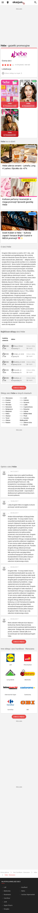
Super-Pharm (8, 905)
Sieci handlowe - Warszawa (21, 872)
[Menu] (3, 2)
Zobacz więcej (19, 388)
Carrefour (7, 898)
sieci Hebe (13, 332)
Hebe (35, 872)
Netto (23, 891)
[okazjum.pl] (19, 3)
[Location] (8, 2)
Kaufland (24, 887)
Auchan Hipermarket (28, 894)
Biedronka (7, 891)
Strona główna (4, 872)
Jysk (5, 902)
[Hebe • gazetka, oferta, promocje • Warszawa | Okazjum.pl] (19, 54)
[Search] (35, 2)
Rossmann (7, 894)
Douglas (6, 909)
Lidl (5, 887)
